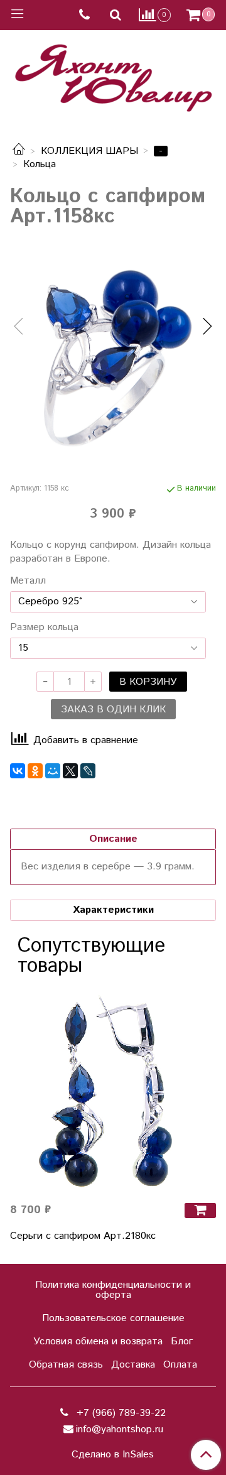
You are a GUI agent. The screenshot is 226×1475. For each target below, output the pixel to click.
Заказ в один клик (113, 709)
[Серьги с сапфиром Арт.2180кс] (113, 1089)
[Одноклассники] (35, 770)
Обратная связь (66, 1365)
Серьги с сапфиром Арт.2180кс (83, 1236)
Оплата (180, 1365)
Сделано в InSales (113, 1455)
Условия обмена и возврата (98, 1341)
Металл (28, 581)
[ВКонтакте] (17, 770)
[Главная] (19, 151)
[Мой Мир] (52, 770)
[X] (70, 770)
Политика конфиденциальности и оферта (113, 1290)
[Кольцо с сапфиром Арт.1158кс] (113, 354)
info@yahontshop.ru (119, 1429)
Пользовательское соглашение (113, 1318)
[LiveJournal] (87, 770)
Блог (182, 1341)
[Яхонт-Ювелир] (113, 75)
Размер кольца (44, 628)
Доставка (133, 1365)
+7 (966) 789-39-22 (119, 1413)
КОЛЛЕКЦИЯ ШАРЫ (89, 151)
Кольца (39, 164)
